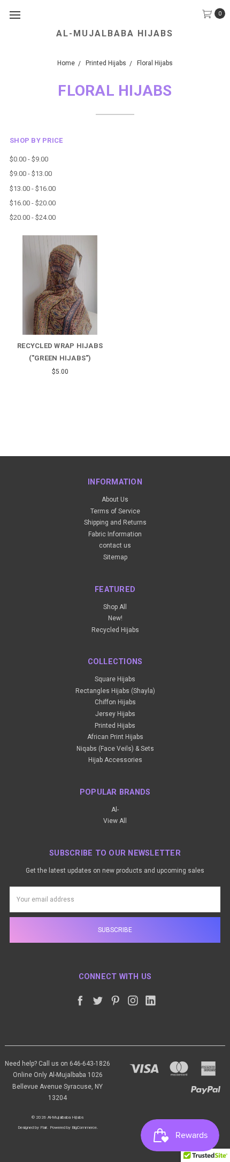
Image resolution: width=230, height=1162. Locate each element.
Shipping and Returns (115, 522)
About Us (115, 499)
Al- (115, 809)
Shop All (115, 607)
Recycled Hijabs (115, 630)
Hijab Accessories (115, 760)
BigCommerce (84, 1127)
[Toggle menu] (14, 14)
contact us (115, 545)
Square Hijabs (115, 679)
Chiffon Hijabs (115, 702)
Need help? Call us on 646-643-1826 (57, 1063)
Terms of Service (115, 511)
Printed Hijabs (115, 725)
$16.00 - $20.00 (33, 203)
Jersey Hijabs (115, 714)
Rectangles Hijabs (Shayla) (115, 691)
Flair (43, 1127)
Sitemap (115, 557)
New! (115, 618)
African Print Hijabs (115, 737)
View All (115, 821)
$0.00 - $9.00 (29, 159)
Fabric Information (115, 534)
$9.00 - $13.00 (31, 174)
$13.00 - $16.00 (33, 188)
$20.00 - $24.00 (33, 217)
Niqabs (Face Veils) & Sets (115, 748)
